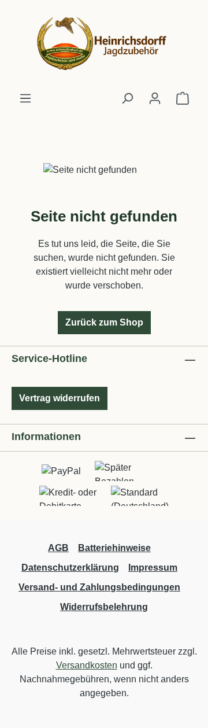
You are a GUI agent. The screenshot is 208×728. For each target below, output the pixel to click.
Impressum (152, 567)
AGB (58, 548)
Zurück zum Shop (104, 322)
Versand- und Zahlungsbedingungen (99, 587)
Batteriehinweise (114, 548)
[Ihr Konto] (155, 98)
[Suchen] (127, 98)
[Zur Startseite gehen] (104, 45)
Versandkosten (86, 665)
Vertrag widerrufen (59, 398)
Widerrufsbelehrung (104, 607)
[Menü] (25, 98)
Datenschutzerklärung (70, 567)
